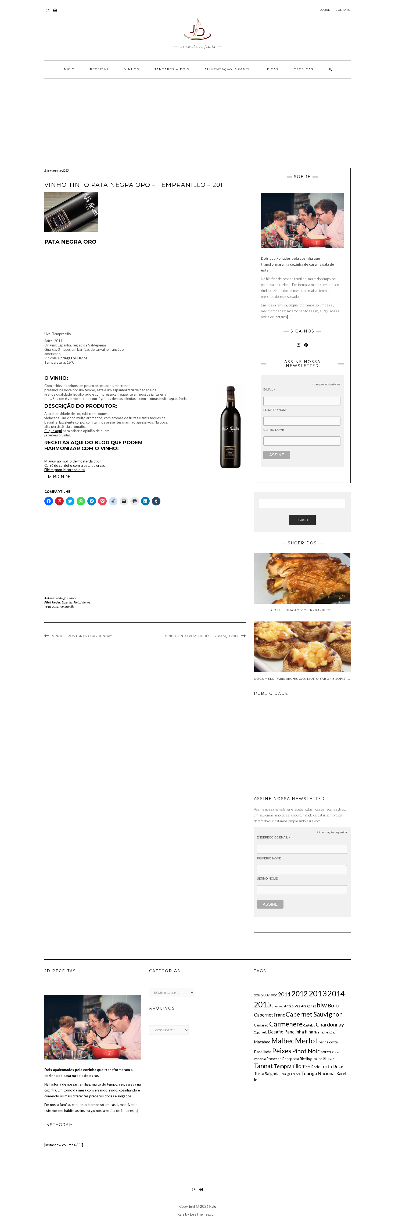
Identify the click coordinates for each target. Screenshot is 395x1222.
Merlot (306, 1040)
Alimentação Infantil (228, 69)
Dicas (273, 69)
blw (322, 1005)
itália (332, 1032)
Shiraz (328, 1058)
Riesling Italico (311, 1059)
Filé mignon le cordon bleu (64, 470)
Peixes (281, 1051)
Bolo (333, 1005)
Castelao (309, 1025)
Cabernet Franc (269, 1015)
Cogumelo (260, 1032)
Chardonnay (330, 1024)
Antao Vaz (292, 1006)
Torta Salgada (266, 1073)
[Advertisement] (197, 128)
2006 (257, 995)
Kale (212, 1206)
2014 (336, 993)
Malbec (282, 1040)
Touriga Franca (290, 1074)
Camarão (261, 1025)
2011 (55, 606)
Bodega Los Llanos (72, 358)
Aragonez (308, 1006)
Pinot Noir (306, 1051)
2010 (274, 995)
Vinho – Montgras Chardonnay (82, 636)
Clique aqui (53, 431)
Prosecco (274, 1059)
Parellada (262, 1051)
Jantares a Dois (172, 69)
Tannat (263, 1065)
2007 (265, 995)
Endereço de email (273, 838)
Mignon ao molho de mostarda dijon (72, 461)
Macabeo (262, 1041)
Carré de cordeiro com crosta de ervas (74, 465)
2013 (317, 993)
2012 (300, 993)
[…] (289, 317)
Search (302, 520)
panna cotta (328, 1042)
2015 (262, 1004)
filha (309, 1032)
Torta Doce (331, 1066)
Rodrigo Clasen (66, 598)
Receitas (99, 69)
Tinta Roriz (310, 1067)
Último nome (273, 429)
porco (326, 1051)
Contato (343, 10)
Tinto (77, 602)
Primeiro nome (275, 409)
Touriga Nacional (318, 1073)
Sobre (325, 10)
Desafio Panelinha (286, 1032)
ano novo (277, 1006)
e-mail (269, 390)
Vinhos (131, 69)
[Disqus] (145, 733)
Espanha (67, 602)
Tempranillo (66, 606)
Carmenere (286, 1024)
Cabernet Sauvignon (314, 1014)
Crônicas (304, 69)
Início (69, 69)
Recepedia (290, 1059)
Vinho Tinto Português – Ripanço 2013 (201, 636)
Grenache (321, 1032)
